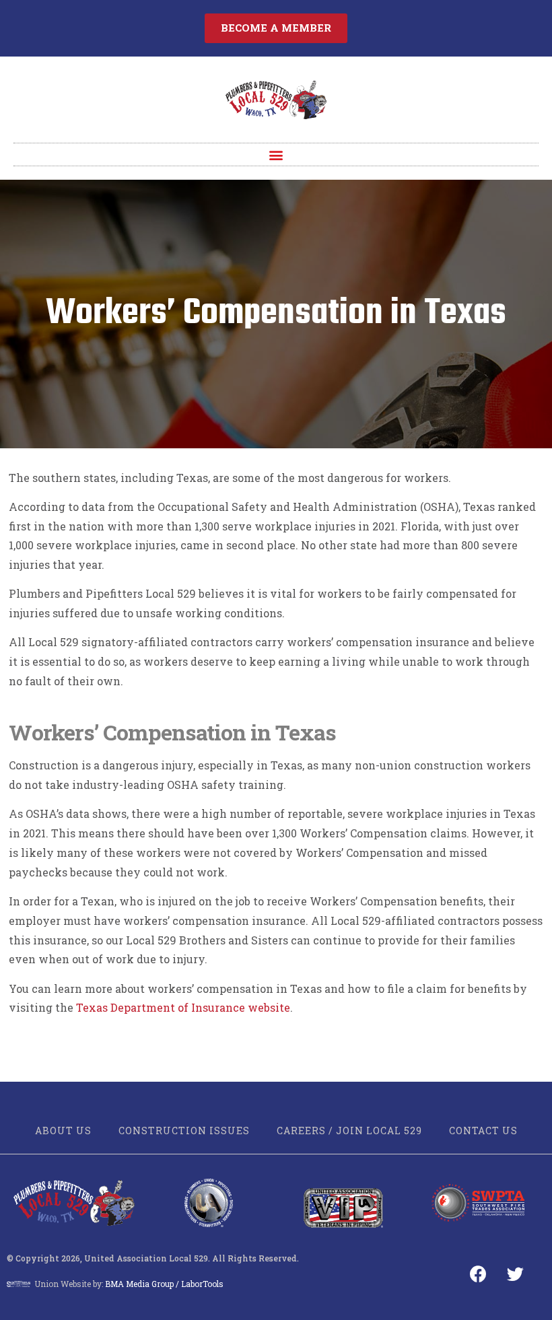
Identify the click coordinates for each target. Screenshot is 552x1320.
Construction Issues (184, 1130)
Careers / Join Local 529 (349, 1130)
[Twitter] (515, 1273)
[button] (276, 28)
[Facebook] (478, 1273)
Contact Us (483, 1130)
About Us (63, 1130)
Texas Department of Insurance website (183, 1007)
